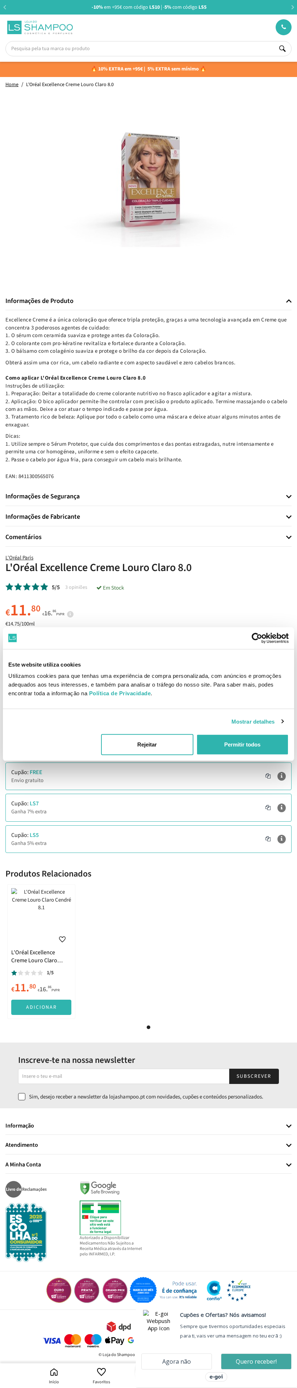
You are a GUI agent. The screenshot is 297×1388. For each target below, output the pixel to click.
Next (292, 7)
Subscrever (254, 1076)
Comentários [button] (23, 537)
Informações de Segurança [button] (42, 496)
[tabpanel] (41, 951)
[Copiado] (268, 776)
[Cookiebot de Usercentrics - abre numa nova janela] (257, 637)
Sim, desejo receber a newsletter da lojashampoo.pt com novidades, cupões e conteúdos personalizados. (146, 1097)
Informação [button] (19, 1126)
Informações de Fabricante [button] (42, 517)
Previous (4, 7)
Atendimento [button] (21, 1145)
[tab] (148, 301)
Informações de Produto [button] (39, 301)
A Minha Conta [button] (23, 1165)
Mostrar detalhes (253, 721)
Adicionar (41, 1007)
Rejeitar (147, 744)
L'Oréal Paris (19, 558)
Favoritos (101, 1382)
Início (54, 1382)
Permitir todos (242, 744)
